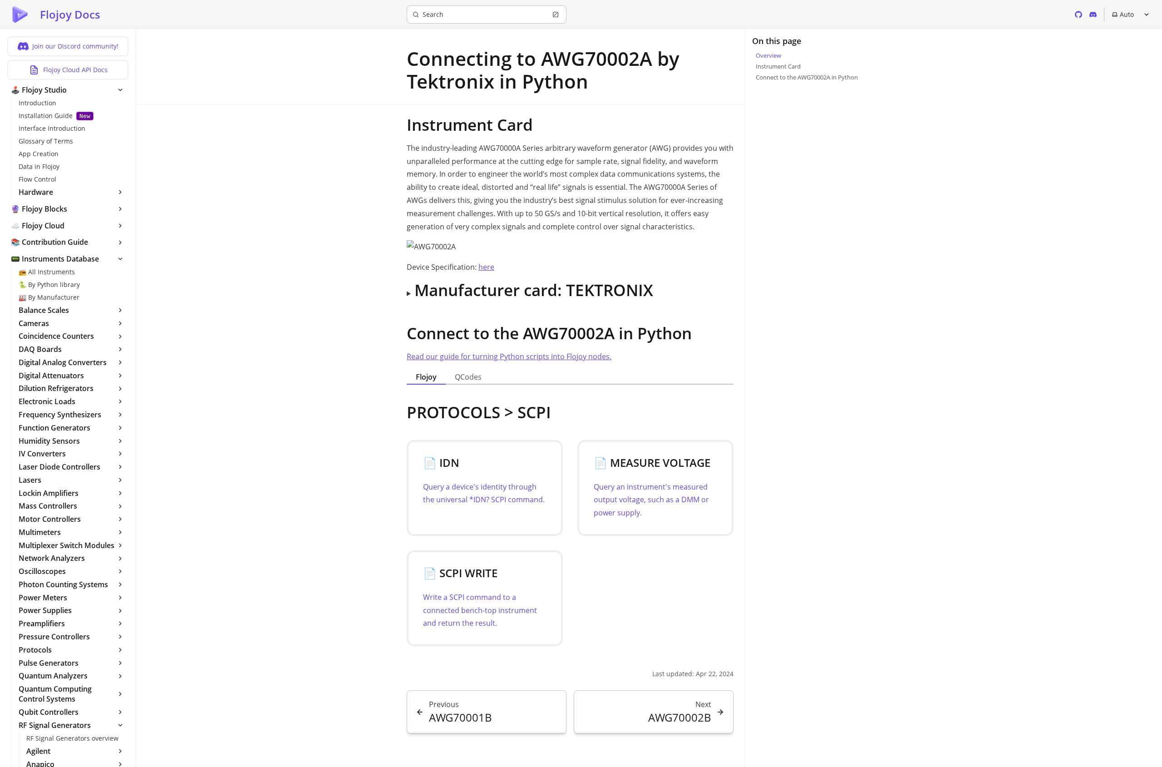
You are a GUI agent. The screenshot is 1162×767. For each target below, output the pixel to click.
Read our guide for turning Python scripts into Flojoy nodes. (509, 356)
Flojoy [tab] (426, 377)
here (486, 267)
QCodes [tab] (468, 377)
